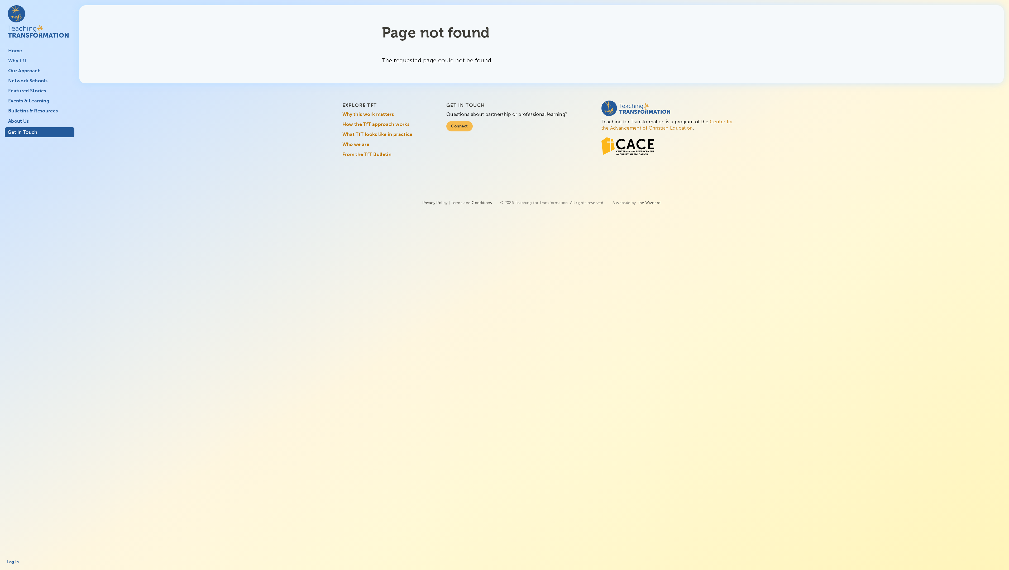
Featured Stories (27, 91)
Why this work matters (368, 114)
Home (15, 51)
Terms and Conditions (471, 202)
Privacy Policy (434, 202)
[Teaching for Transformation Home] (39, 25)
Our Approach (24, 71)
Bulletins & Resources (33, 111)
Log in (13, 561)
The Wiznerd (649, 202)
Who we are (356, 144)
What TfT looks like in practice (377, 134)
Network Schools (28, 81)
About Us (18, 121)
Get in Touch (22, 132)
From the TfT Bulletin (367, 154)
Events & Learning (28, 101)
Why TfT (17, 61)
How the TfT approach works (376, 124)
